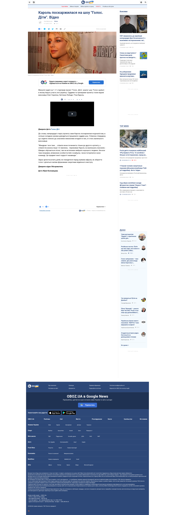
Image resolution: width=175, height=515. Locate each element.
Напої (60, 447)
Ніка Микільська (48, 21)
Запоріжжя (68, 425)
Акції (75, 442)
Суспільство (128, 419)
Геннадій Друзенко (126, 303)
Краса (68, 465)
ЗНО (91, 436)
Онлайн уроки (72, 436)
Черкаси (88, 425)
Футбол (50, 430)
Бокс (79, 430)
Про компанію (52, 385)
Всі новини (143, 419)
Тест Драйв (51, 442)
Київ (49, 425)
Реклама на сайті (53, 388)
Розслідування (97, 419)
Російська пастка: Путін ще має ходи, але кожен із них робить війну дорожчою (130, 249)
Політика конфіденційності (117, 385)
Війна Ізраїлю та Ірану (87, 6)
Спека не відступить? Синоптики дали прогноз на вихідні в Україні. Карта (128, 55)
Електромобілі (64, 442)
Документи (72, 388)
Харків (58, 425)
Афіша (50, 465)
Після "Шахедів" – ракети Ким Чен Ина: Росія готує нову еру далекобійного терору (129, 311)
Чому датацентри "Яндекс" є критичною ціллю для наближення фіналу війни (128, 236)
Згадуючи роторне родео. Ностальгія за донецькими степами (130, 335)
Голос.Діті (55, 129)
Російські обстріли (108, 6)
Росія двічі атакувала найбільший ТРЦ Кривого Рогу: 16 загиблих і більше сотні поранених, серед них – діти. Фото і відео (133, 153)
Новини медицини (53, 459)
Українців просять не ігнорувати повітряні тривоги (132, 44)
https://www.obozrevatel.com (87, 473)
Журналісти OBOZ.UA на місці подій (119, 388)
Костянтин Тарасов (126, 241)
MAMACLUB (67, 459)
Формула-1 (89, 430)
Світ (61, 419)
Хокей (71, 430)
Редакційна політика (44, 210)
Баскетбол (61, 430)
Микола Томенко (125, 265)
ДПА (82, 436)
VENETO (98, 6)
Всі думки (124, 345)
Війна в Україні (74, 6)
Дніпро (79, 425)
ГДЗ (49, 436)
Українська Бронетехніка (127, 327)
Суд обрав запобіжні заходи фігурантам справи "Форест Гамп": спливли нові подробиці (133, 185)
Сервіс (83, 442)
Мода (76, 465)
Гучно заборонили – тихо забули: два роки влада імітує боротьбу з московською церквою (129, 261)
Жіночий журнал (88, 465)
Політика (47, 419)
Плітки (56, 21)
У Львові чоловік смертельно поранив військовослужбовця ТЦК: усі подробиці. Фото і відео (133, 168)
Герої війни (64, 6)
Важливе (124, 11)
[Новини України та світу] (82, 211)
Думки (122, 230)
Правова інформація (94, 385)
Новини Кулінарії (72, 447)
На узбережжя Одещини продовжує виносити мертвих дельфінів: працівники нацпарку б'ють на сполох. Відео (128, 74)
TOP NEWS (124, 126)
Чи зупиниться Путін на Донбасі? (129, 299)
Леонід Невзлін (125, 315)
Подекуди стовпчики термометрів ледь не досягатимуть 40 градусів (127, 62)
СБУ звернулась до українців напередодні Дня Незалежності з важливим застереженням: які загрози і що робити (132, 38)
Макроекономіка (68, 453)
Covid (77, 459)
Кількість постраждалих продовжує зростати (133, 158)
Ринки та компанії (53, 453)
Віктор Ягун (124, 253)
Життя (78, 419)
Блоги (110, 419)
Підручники (59, 436)
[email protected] (49, 501)
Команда (71, 385)
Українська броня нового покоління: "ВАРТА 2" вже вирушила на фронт (130, 323)
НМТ (98, 436)
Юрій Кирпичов (125, 339)
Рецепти (50, 447)
